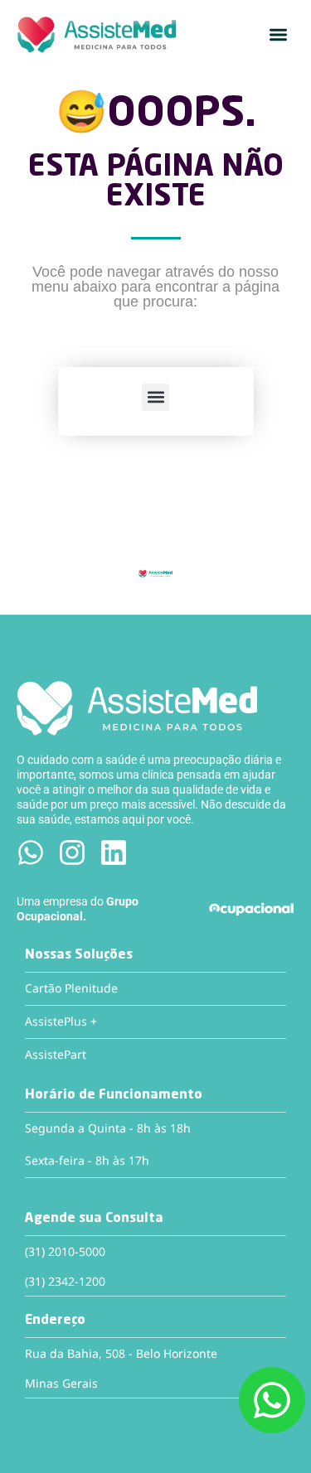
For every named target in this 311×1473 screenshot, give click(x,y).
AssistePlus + (61, 1021)
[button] (278, 35)
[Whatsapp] (31, 852)
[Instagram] (72, 852)
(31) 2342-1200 (65, 1281)
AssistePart (55, 1054)
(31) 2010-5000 (65, 1251)
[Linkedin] (114, 852)
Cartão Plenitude (71, 988)
